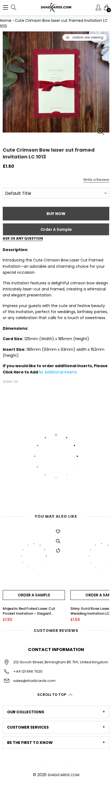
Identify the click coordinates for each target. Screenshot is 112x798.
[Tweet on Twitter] (14, 391)
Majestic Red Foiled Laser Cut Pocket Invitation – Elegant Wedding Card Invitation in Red (30, 611)
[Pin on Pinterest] (22, 391)
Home (5, 20)
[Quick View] (58, 541)
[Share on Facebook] (6, 391)
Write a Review (96, 179)
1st (42, 372)
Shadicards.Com (63, 775)
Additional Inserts (61, 372)
